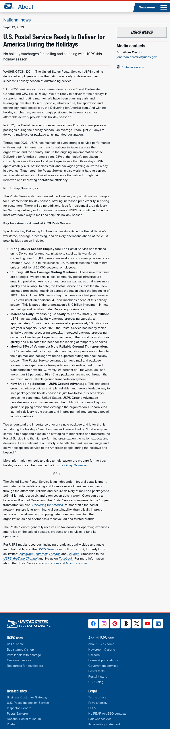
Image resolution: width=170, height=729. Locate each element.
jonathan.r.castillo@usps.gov (137, 57)
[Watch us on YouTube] (147, 623)
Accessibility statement (104, 724)
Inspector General (19, 708)
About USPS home (101, 644)
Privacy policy (97, 702)
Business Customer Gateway (27, 697)
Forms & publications (103, 660)
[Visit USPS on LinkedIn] (158, 623)
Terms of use (97, 697)
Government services (103, 665)
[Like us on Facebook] (93, 623)
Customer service (19, 660)
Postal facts (96, 671)
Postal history (97, 676)
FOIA (92, 708)
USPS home (15, 644)
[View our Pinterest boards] (115, 623)
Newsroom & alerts (101, 649)
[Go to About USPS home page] (29, 623)
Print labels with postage (24, 655)
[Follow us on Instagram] (104, 623)
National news (17, 19)
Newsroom (147, 7)
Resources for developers (25, 665)
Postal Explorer (17, 713)
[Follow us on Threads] (126, 623)
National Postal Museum (24, 719)
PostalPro (13, 724)
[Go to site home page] (21, 6)
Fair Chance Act (99, 719)
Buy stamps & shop (20, 649)
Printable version (132, 67)
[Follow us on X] (136, 623)
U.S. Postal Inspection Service (28, 702)
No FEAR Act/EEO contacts (107, 713)
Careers (94, 655)
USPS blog (95, 682)
